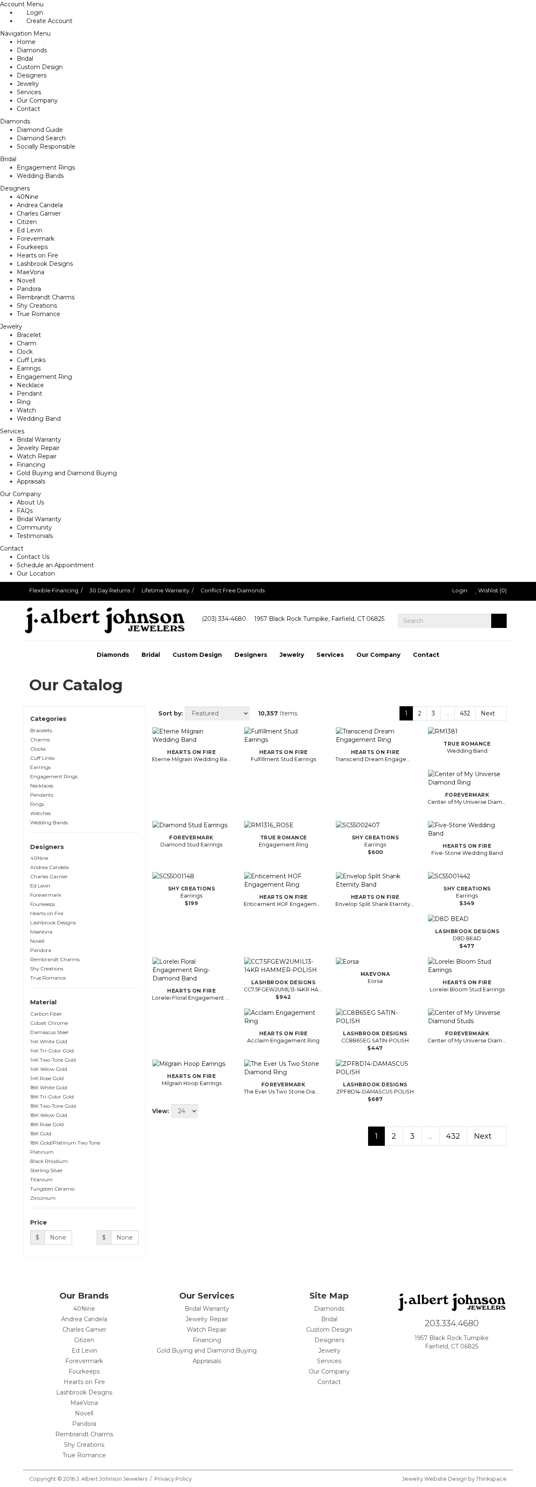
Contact (28, 109)
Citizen (27, 222)
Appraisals (31, 481)
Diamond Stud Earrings (191, 844)
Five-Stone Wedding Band (467, 853)
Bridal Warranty (39, 439)
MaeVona (30, 272)
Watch (26, 410)
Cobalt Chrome (49, 1023)
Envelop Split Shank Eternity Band (375, 904)
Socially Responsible (46, 146)
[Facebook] (422, 1362)
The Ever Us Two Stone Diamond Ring (283, 1091)
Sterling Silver (46, 1170)
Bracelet (29, 335)
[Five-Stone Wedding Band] (467, 829)
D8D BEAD (467, 938)
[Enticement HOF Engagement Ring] (283, 880)
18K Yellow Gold (48, 1115)
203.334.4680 (452, 1323)
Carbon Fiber (46, 1014)
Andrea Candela (40, 205)
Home (26, 42)
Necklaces (41, 785)
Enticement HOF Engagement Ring (283, 904)
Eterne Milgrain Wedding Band (191, 759)
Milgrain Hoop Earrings (192, 1083)
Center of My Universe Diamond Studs (467, 1040)
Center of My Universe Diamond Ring (467, 802)
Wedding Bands (40, 176)
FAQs (25, 511)
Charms (40, 739)
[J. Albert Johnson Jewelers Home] (104, 620)
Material (44, 1002)
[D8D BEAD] (467, 919)
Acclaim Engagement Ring (283, 1040)
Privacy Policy (173, 1479)
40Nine (28, 197)
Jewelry (28, 83)
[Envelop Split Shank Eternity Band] (375, 880)
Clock (25, 351)
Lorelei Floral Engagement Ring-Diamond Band (191, 998)
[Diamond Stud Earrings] (191, 825)
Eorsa (375, 981)
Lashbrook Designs (45, 264)
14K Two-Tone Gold (53, 1060)
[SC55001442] (467, 876)
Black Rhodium (49, 1161)
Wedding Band (39, 418)
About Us (30, 502)
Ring (24, 402)
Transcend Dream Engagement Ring (375, 759)
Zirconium (43, 1198)
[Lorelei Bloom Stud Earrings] (467, 966)
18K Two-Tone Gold (53, 1106)
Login (459, 590)
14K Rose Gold (47, 1078)
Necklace (30, 385)
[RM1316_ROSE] (283, 825)
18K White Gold (48, 1087)
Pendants (41, 795)
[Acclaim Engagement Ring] (283, 1017)
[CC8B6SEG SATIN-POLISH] (375, 1017)
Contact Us (33, 557)
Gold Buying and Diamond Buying (67, 473)
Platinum (42, 1152)
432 (465, 713)
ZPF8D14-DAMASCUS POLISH (375, 1091)
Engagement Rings (46, 167)
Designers (31, 75)
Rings (37, 804)
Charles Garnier (39, 213)
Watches (40, 813)
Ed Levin (29, 230)
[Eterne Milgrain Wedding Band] (191, 735)
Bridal (25, 58)
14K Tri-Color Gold (52, 1050)
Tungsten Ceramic (52, 1189)
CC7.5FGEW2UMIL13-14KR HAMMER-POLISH (283, 989)
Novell (26, 280)
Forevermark (35, 238)
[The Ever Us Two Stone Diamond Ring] (283, 1068)
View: (160, 1111)
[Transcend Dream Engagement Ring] (375, 735)
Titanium (41, 1179)
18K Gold (40, 1133)
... (447, 713)
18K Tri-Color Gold (52, 1096)
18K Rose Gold (47, 1124)
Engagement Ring (44, 377)
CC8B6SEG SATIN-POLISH (375, 1040)
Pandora (29, 289)
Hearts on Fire (37, 255)
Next (489, 713)
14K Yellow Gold (48, 1069)
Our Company (37, 100)
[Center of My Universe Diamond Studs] (467, 1017)
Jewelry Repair (38, 448)
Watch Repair (37, 456)
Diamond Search (41, 138)
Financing (31, 464)
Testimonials (35, 536)
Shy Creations (37, 305)
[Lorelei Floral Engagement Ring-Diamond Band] (191, 970)
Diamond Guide (40, 130)
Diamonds (32, 50)
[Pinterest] (463, 1362)
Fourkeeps (32, 247)
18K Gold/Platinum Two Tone (65, 1143)
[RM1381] (467, 731)
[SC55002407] (375, 825)
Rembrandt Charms (46, 297)
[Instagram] (450, 1362)
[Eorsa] (375, 961)
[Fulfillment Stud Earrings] (283, 735)
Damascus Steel (49, 1032)
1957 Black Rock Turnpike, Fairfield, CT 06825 (319, 619)
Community (34, 527)
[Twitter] (477, 1362)
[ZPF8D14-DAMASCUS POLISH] (375, 1068)
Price (39, 1222)
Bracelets (41, 730)
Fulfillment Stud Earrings (283, 759)
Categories (49, 719)
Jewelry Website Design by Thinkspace (454, 1479)
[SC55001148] (191, 876)
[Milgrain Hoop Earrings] (191, 1063)
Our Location (36, 573)
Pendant (29, 393)
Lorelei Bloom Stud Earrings (467, 989)
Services (29, 92)
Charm (26, 343)
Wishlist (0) (492, 590)
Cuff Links (31, 360)
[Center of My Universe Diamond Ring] (467, 778)
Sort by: (170, 713)
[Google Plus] (436, 1362)
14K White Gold (48, 1041)
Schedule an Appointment (55, 565)
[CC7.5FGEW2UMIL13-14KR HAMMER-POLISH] (283, 966)
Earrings (29, 368)
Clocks (38, 749)
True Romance (38, 314)
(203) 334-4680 (224, 619)
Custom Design (40, 67)
